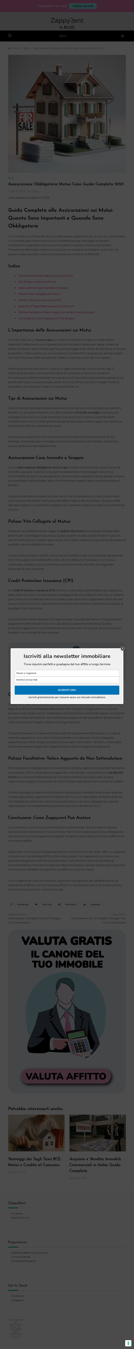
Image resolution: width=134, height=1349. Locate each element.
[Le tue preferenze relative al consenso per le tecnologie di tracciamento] (128, 1343)
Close (122, 648)
